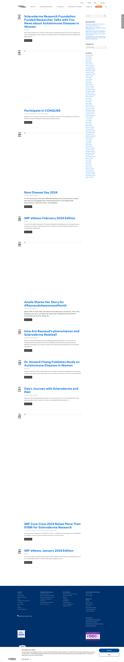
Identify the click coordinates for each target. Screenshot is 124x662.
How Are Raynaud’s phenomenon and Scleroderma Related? (51, 332)
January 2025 (90, 87)
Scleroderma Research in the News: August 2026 (96, 34)
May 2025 (88, 81)
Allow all (109, 650)
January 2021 (89, 170)
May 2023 (88, 122)
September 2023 (90, 115)
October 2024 (90, 93)
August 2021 (89, 158)
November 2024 (90, 91)
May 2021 (88, 163)
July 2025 (88, 77)
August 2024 (89, 96)
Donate (87, 600)
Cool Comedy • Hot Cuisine (93, 592)
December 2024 (90, 89)
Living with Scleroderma (31, 195)
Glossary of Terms (44, 604)
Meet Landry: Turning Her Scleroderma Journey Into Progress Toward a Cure (96, 28)
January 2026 (90, 67)
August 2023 (89, 117)
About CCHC (89, 593)
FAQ (18, 605)
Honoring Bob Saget (91, 609)
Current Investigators (68, 604)
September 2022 (90, 136)
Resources (42, 600)
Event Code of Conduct (91, 621)
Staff (18, 599)
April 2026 (89, 62)
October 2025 (90, 72)
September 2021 (90, 156)
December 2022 (90, 130)
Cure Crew (27, 530)
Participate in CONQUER (42, 110)
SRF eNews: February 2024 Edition (49, 218)
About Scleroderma (45, 593)
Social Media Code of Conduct (93, 619)
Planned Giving (89, 604)
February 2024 (90, 106)
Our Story (19, 593)
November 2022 (90, 132)
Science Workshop (67, 595)
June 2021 (89, 161)
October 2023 (90, 113)
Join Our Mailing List (22, 609)
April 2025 (89, 82)
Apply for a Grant (67, 605)
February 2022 (90, 148)
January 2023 (90, 129)
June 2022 (89, 141)
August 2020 (89, 177)
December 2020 (90, 172)
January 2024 (90, 108)
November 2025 (90, 70)
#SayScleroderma (90, 611)
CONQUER (65, 599)
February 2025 (90, 86)
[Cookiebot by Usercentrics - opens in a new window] (12, 659)
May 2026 (88, 60)
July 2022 (88, 139)
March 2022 (89, 146)
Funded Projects (67, 602)
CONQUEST (66, 600)
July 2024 (88, 98)
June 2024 (89, 100)
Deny (109, 654)
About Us (19, 592)
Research (26, 30)
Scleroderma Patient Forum (47, 597)
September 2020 (90, 175)
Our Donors (20, 602)
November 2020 (90, 173)
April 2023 (88, 124)
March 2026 (89, 63)
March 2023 (89, 125)
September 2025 (90, 74)
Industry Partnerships (91, 607)
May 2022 (88, 143)
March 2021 (89, 167)
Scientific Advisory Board (23, 600)
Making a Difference (50, 530)
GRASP (64, 597)
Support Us (88, 599)
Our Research (66, 592)
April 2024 (89, 103)
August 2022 (89, 137)
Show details (25, 659)
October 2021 (90, 155)
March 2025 (89, 84)
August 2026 (89, 55)
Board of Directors (21, 597)
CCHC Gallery (89, 595)
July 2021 (88, 160)
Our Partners (20, 604)
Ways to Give (89, 602)
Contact (19, 607)
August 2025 (89, 75)
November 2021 (90, 153)
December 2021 (90, 151)
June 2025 (89, 79)
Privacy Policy (89, 617)
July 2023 (88, 118)
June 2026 (89, 58)
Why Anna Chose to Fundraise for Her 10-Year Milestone (95, 24)
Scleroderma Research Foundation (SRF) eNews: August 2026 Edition (95, 31)
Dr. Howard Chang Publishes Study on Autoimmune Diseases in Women (52, 363)
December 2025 (90, 69)
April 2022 (89, 144)
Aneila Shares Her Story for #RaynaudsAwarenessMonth (45, 303)
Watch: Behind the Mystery (46, 602)
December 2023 (90, 110)
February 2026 (90, 65)
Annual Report (20, 595)
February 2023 (90, 127)
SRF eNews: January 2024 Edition (48, 550)
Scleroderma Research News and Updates (36, 113)
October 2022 (90, 134)
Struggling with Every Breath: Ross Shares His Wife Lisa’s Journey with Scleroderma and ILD (96, 38)
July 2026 (88, 57)
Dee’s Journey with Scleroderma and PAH (51, 390)
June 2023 (89, 120)
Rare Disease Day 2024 (40, 192)
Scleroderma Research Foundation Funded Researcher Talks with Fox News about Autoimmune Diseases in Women (51, 21)
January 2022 (90, 149)
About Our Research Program (47, 595)
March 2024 (89, 105)
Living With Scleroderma (46, 592)
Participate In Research (45, 599)
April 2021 (88, 165)
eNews (26, 221)
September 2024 (90, 94)
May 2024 (88, 101)
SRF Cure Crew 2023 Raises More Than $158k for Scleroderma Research (52, 525)
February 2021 (90, 168)
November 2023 (90, 112)
